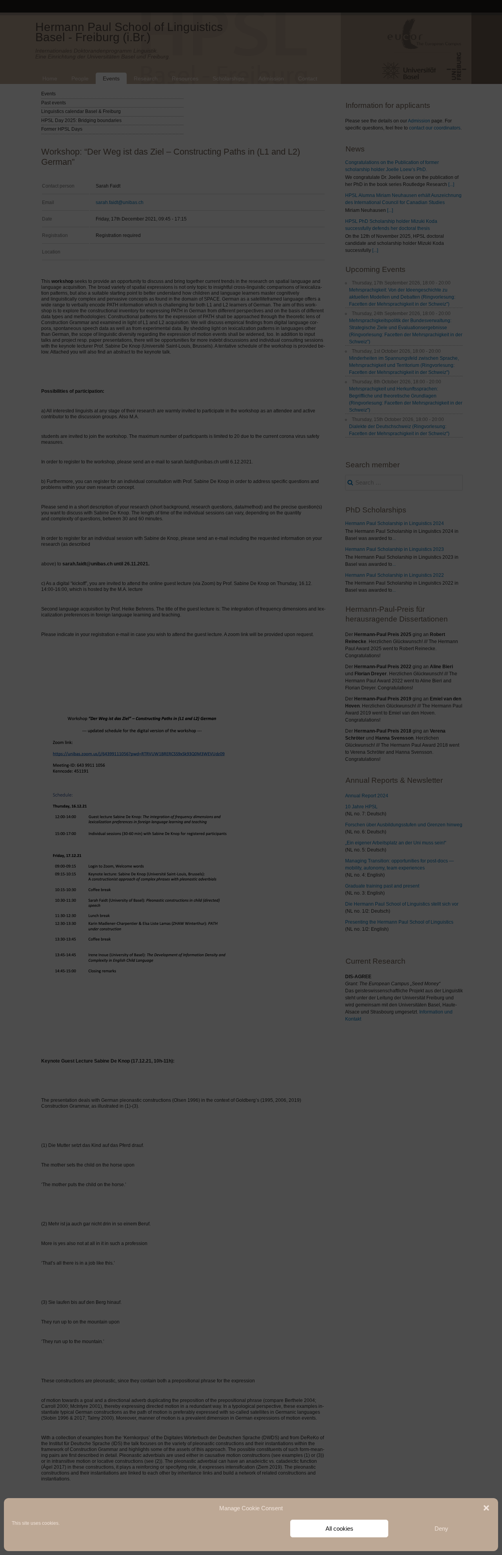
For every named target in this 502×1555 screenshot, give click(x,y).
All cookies (339, 1528)
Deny (441, 1528)
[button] (486, 1508)
